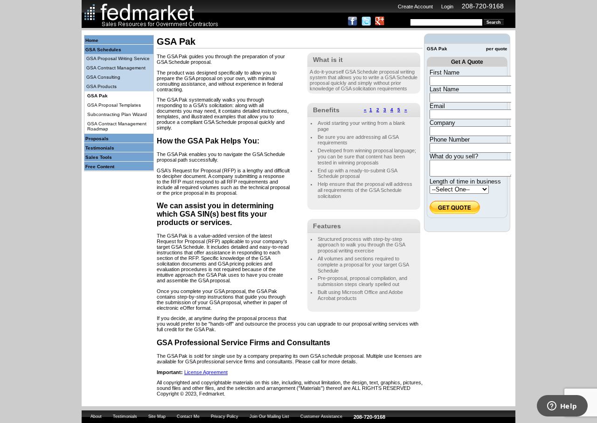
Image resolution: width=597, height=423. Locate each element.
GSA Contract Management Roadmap (116, 126)
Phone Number (450, 139)
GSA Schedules (103, 49)
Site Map (157, 416)
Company (442, 122)
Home (91, 40)
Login (447, 6)
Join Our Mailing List (269, 416)
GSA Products (101, 86)
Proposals (97, 138)
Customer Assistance (321, 416)
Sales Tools (98, 157)
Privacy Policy (224, 416)
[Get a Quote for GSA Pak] (455, 211)
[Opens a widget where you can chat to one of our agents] (562, 406)
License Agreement (206, 372)
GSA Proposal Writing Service (118, 58)
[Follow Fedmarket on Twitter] (366, 24)
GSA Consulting (103, 77)
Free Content (99, 166)
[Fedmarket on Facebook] (352, 24)
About (96, 416)
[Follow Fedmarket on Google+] (379, 24)
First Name (444, 72)
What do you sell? (454, 156)
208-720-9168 (483, 6)
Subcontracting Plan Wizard (117, 114)
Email (437, 105)
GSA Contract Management (116, 67)
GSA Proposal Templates (114, 105)
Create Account (415, 6)
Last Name (444, 89)
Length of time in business (465, 181)
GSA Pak (97, 95)
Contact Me (188, 416)
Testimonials (99, 147)
